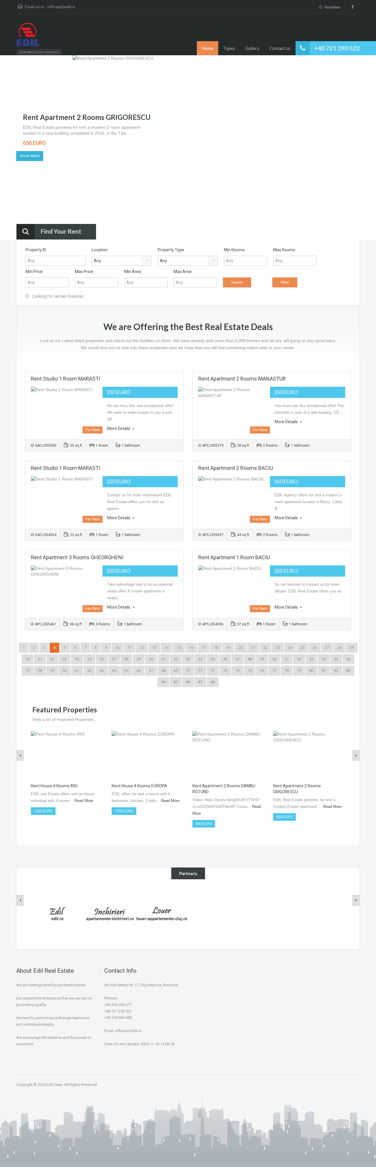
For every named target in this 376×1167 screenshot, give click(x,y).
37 (114, 659)
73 (225, 670)
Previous (16, 148)
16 (191, 647)
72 (213, 670)
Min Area (132, 271)
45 (213, 659)
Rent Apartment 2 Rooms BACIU (235, 468)
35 (89, 659)
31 (40, 659)
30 (28, 659)
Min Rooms (234, 249)
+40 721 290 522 (337, 48)
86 (188, 682)
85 (176, 682)
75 (250, 670)
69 (176, 670)
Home (207, 48)
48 (250, 659)
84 (163, 682)
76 (262, 670)
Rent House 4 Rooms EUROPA (139, 785)
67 (151, 670)
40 (151, 659)
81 (324, 670)
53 (311, 659)
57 (28, 670)
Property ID (36, 249)
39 (139, 659)
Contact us (280, 48)
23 (278, 647)
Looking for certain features (57, 296)
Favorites (332, 7)
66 (139, 670)
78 (287, 670)
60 (65, 670)
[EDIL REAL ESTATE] (28, 37)
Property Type (171, 249)
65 (126, 670)
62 (89, 670)
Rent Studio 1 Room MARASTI (65, 379)
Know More (29, 155)
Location (100, 249)
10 (117, 647)
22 (265, 647)
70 (188, 670)
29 (352, 647)
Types (229, 48)
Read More (84, 800)
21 (253, 647)
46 (225, 659)
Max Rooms (284, 249)
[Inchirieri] (109, 913)
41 (163, 659)
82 (336, 670)
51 (287, 659)
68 (163, 670)
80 (311, 670)
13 (154, 647)
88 (213, 682)
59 (52, 670)
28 (339, 647)
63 (102, 670)
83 (348, 670)
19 (228, 647)
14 (166, 647)
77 (274, 670)
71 (200, 670)
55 (336, 659)
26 (315, 647)
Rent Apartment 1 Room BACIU (234, 557)
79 (299, 670)
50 (274, 659)
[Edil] (57, 913)
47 (237, 659)
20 (241, 647)
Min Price (34, 271)
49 (262, 659)
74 (237, 670)
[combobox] (122, 261)
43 (188, 659)
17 (204, 647)
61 (77, 670)
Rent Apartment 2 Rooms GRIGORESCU (87, 117)
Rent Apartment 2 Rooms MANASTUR (242, 379)
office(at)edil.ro (61, 6)
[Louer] (162, 913)
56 (348, 659)
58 (40, 670)
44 (200, 659)
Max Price (84, 271)
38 (126, 659)
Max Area (183, 271)
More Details (119, 428)
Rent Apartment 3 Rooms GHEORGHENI (77, 557)
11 (129, 647)
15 (179, 647)
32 (52, 659)
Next (360, 148)
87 (200, 682)
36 (102, 659)
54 (324, 659)
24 (290, 647)
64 (114, 670)
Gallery (252, 48)
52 (299, 659)
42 (176, 659)
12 (142, 647)
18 (216, 647)
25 (302, 647)
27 (327, 647)
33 (65, 659)
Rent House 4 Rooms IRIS (54, 785)
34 (77, 659)
